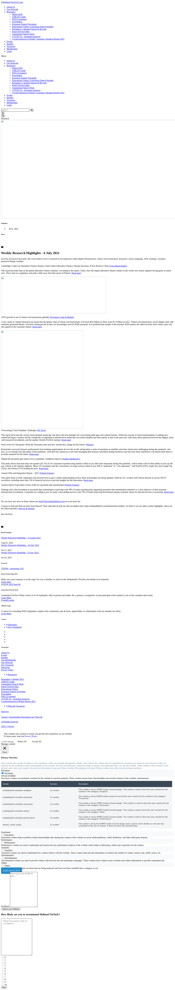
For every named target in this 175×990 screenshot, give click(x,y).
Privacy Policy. (31, 736)
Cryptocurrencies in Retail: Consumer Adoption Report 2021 (38, 39)
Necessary (8, 773)
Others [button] (4, 863)
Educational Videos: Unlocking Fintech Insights (32, 27)
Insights (10, 44)
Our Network (12, 9)
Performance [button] (6, 840)
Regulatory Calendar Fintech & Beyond (29, 29)
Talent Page (5, 711)
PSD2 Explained (19, 19)
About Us (11, 7)
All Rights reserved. (9, 722)
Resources (11, 12)
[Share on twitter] (87, 242)
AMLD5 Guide (19, 17)
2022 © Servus (7, 726)
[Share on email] (87, 247)
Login (9, 51)
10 (5, 985)
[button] (87, 56)
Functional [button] (5, 832)
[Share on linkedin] (87, 245)
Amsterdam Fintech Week (23, 34)
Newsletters (17, 22)
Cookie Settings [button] (8, 742)
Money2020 (17, 14)
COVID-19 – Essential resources (26, 36)
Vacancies (11, 46)
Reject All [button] (22, 741)
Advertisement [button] (7, 855)
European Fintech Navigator (24, 24)
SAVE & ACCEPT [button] (11, 870)
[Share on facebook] (87, 240)
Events (9, 41)
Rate (4, 987)
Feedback (5, 906)
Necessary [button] (5, 770)
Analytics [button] (5, 847)
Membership (12, 49)
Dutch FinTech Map (21, 31)
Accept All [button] (36, 741)
